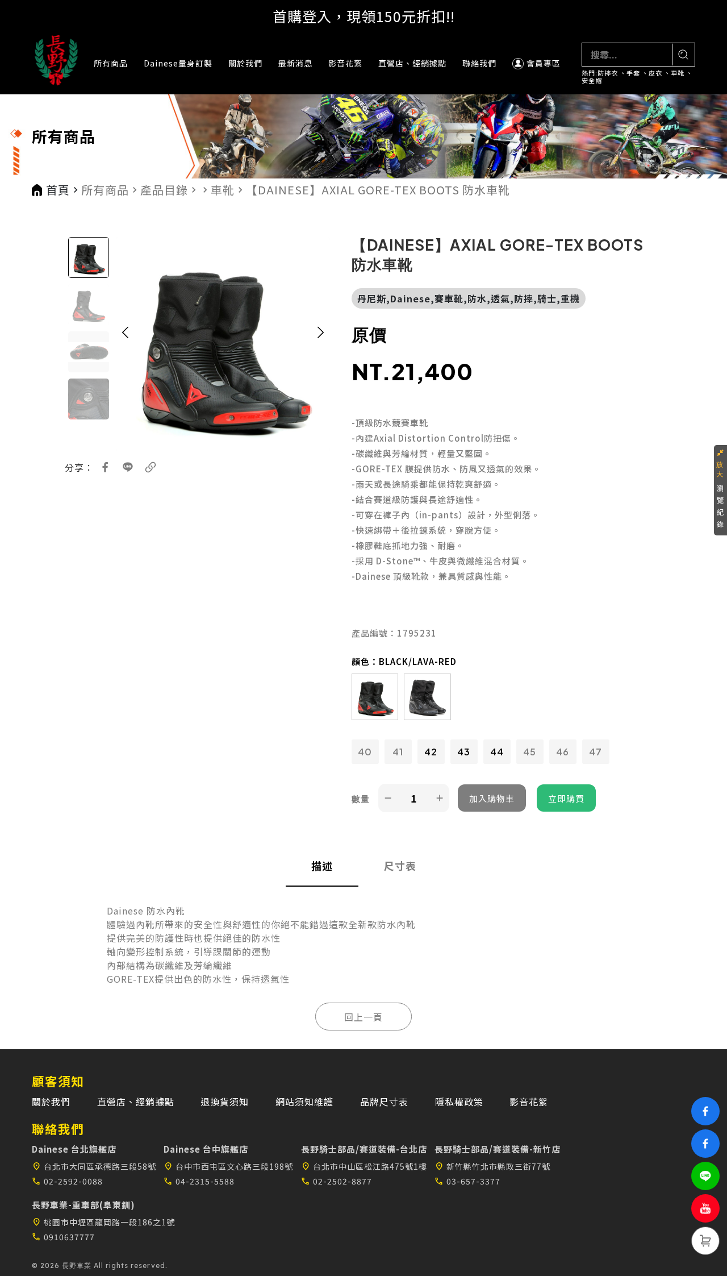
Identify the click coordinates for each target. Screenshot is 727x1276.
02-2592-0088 (67, 1181)
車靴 (677, 73)
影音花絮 (345, 63)
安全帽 (592, 80)
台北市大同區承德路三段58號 (94, 1166)
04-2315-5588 (199, 1181)
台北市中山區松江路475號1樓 (364, 1166)
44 (497, 752)
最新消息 (295, 63)
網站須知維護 (304, 1101)
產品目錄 (164, 190)
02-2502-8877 (336, 1181)
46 (562, 752)
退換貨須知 (224, 1101)
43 (463, 752)
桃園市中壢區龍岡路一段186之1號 (103, 1222)
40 (365, 752)
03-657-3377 (467, 1181)
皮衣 (655, 73)
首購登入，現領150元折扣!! (364, 16)
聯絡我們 (479, 63)
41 (397, 752)
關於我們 (245, 63)
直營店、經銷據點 (412, 63)
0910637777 (63, 1236)
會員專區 (544, 63)
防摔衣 (608, 73)
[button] (125, 344)
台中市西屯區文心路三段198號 (228, 1166)
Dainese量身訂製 (178, 63)
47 (595, 752)
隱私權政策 (459, 1101)
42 (430, 752)
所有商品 (111, 63)
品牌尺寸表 (384, 1101)
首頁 (58, 190)
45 (529, 752)
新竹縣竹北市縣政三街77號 (492, 1166)
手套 (633, 73)
